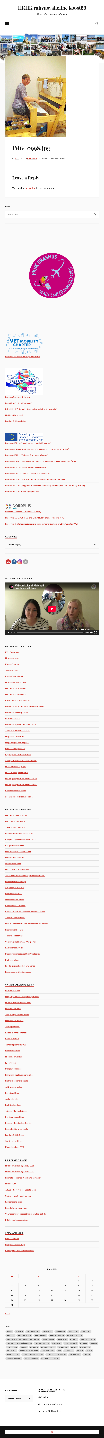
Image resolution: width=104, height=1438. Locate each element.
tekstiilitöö (13, 1354)
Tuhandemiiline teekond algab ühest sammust (25, 875)
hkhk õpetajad (88, 1339)
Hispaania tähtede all (14, 736)
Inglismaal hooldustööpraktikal (19, 1075)
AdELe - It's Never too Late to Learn (20, 1189)
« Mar (7, 1313)
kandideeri (12, 1347)
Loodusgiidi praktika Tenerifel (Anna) (21, 784)
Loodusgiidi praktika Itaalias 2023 (20, 724)
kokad (24, 1347)
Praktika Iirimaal (12, 990)
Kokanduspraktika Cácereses (18, 972)
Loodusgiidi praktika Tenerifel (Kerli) (21, 778)
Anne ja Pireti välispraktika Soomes (21, 760)
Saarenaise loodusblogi (15, 881)
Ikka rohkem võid (13, 1008)
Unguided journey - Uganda (17, 742)
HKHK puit (62, 1339)
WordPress (44, 1432)
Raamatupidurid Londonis (16, 1129)
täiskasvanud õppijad (33, 1354)
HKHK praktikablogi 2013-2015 (19, 1165)
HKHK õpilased (42, 1343)
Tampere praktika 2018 (15, 1044)
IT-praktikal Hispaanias (15, 694)
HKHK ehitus (40, 1335)
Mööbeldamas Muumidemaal (18, 851)
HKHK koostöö (57, 1335)
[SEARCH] (95, 214)
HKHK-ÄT (11, 1335)
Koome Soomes (12, 664)
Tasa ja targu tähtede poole (17, 1014)
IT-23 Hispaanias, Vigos (15, 766)
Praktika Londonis (13, 1105)
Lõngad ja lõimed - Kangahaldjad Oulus (22, 996)
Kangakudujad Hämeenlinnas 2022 (20, 839)
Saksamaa (69, 1351)
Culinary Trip (33, 1332)
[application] (52, 608)
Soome (80, 1351)
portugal (11, 1351)
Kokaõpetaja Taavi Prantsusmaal (19, 1250)
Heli (17, 158)
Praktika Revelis (12, 1050)
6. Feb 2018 (32, 158)
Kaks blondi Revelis (14, 947)
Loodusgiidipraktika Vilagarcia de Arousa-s (24, 706)
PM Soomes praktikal (14, 1117)
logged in (30, 188)
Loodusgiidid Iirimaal (14, 1135)
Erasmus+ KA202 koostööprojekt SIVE (22, 491)
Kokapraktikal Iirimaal (15, 905)
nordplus (85, 1347)
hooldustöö (70, 1343)
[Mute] (91, 632)
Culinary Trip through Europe (18, 1196)
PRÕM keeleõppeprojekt (16, 1220)
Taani (89, 1351)
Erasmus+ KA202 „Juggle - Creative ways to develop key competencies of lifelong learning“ (45, 485)
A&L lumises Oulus (13, 1087)
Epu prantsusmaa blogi (15, 1244)
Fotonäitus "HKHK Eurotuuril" (18, 403)
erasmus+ (60, 1332)
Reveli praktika (12, 1093)
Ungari (87, 1354)
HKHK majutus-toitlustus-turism (23, 1339)
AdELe (9, 1332)
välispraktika (31, 1358)
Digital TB (48, 1332)
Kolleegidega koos (13, 1202)
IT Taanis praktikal (13, 1056)
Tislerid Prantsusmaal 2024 (17, 730)
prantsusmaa (47, 1351)
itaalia (93, 1343)
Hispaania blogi (12, 658)
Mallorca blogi (12, 960)
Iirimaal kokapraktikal (15, 748)
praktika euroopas (29, 1351)
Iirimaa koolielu (12, 1238)
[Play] (8, 632)
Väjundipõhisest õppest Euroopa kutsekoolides (26, 1214)
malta (74, 1347)
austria (19, 1332)
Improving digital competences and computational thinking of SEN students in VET (41, 524)
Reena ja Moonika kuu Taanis (18, 1123)
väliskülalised (14, 1358)
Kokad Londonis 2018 (14, 1147)
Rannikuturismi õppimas (16, 1208)
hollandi (56, 1343)
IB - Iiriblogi (10, 1063)
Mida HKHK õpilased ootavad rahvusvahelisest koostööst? (31, 409)
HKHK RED (10, 1183)
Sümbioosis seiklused (14, 899)
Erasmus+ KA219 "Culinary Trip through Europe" (26, 455)
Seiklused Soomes (13, 863)
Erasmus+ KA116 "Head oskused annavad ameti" (26, 467)
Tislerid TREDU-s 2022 (15, 827)
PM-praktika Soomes (14, 845)
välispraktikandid (50, 1358)
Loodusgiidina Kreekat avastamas (20, 966)
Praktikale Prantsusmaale (16, 1080)
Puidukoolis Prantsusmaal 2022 (19, 833)
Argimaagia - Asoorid (14, 887)
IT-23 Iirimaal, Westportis (16, 772)
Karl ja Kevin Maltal (14, 676)
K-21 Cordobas (12, 652)
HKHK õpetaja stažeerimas (19, 1343)
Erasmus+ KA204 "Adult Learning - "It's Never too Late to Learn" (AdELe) (37, 449)
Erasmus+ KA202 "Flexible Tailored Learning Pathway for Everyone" (35, 479)
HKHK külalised (74, 1335)
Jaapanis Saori (11, 670)
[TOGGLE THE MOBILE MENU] (7, 23)
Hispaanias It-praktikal (15, 682)
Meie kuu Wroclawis (14, 1020)
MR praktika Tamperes (15, 821)
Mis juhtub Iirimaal (13, 1068)
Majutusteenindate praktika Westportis (22, 954)
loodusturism (48, 1347)
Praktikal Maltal (12, 718)
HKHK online (48, 1339)
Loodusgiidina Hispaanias (16, 712)
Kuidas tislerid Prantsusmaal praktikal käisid (25, 911)
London (34, 1347)
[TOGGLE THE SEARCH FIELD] (97, 23)
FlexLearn (73, 1332)
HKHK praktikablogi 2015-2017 (19, 1171)
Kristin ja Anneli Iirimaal (16, 1032)
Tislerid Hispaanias (14, 935)
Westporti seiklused (14, 1141)
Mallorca (63, 1347)
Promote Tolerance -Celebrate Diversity (23, 1177)
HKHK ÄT (74, 1339)
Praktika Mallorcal (13, 893)
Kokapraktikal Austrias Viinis (18, 700)
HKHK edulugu (25, 1335)
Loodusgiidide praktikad (16, 421)
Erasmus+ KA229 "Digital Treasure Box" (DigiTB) (27, 473)
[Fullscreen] (95, 632)
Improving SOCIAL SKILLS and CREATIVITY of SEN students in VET (35, 517)
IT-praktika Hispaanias (15, 688)
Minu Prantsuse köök (14, 857)
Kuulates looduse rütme (15, 790)
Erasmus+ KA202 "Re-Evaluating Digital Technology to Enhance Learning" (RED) (40, 461)
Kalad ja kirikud (12, 1038)
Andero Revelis (12, 1099)
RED (59, 1351)
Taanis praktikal (12, 1026)
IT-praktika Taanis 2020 (16, 815)
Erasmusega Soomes (14, 929)
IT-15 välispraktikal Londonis (18, 1002)
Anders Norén (70, 1432)
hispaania (86, 1332)
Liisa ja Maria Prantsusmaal (17, 869)
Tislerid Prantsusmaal (15, 917)
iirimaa (83, 1343)
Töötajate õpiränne (56, 1354)
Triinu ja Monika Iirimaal (16, 1111)
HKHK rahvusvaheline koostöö (52, 7)
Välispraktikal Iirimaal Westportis (20, 941)
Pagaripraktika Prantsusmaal (18, 754)
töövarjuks (75, 1354)
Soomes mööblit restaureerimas (19, 796)
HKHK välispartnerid (14, 415)
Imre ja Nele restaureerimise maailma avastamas (26, 923)
